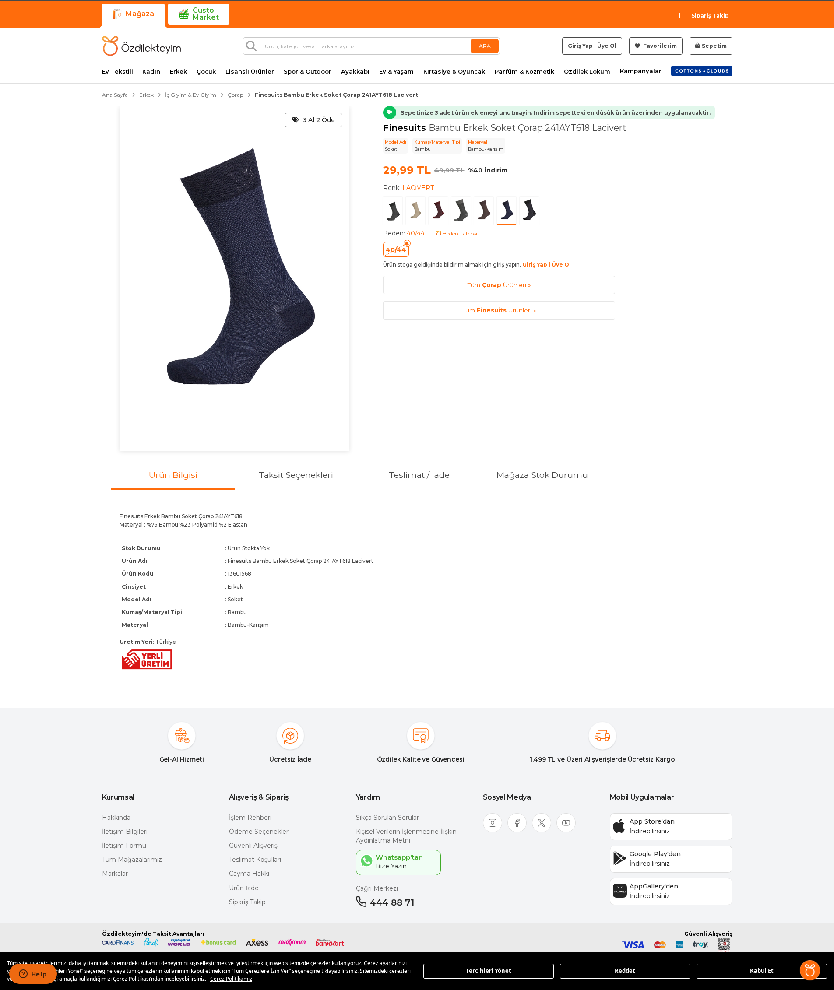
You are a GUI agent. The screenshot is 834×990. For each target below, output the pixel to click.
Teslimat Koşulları (255, 860)
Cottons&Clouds (701, 69)
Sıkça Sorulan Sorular (387, 817)
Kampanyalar (641, 71)
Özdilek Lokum (587, 71)
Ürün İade (244, 888)
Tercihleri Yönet (488, 971)
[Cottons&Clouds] (701, 71)
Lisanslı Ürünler (249, 71)
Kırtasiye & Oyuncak (454, 71)
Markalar (115, 874)
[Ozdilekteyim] (141, 46)
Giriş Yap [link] (580, 45)
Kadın (151, 71)
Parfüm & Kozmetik (524, 71)
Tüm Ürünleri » (499, 284)
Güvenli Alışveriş (253, 846)
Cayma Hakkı (249, 874)
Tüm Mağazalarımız (132, 860)
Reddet (625, 971)
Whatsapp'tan (399, 857)
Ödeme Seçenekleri (259, 832)
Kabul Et (762, 971)
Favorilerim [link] (659, 45)
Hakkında (116, 817)
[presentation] (417, 592)
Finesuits (406, 128)
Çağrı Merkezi (377, 888)
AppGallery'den (654, 886)
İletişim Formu (124, 846)
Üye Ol (606, 45)
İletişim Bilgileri (125, 832)
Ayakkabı (355, 71)
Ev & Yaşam (396, 71)
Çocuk (206, 71)
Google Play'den (655, 854)
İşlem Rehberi (250, 817)
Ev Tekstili (117, 71)
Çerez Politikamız (231, 979)
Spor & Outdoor (307, 71)
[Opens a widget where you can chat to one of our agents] (33, 975)
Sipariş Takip (710, 15)
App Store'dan (652, 821)
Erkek (178, 71)
